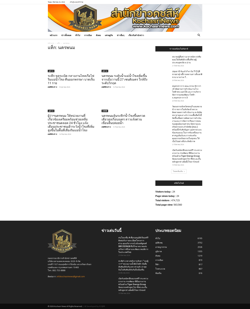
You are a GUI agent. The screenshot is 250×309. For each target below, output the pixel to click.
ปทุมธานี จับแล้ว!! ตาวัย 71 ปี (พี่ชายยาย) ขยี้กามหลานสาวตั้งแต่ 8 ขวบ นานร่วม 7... (187, 74)
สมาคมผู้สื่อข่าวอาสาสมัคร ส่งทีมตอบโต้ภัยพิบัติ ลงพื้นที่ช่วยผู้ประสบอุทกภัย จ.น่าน (186, 60)
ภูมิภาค (51, 71)
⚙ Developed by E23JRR (94, 306)
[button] (198, 35)
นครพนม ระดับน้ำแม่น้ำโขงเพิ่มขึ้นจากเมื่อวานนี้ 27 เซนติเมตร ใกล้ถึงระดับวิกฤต (124, 79)
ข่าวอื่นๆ (120, 35)
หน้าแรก (53, 35)
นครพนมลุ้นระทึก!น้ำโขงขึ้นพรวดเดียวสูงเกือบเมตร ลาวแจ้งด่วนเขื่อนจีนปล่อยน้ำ (123, 119)
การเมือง (88, 35)
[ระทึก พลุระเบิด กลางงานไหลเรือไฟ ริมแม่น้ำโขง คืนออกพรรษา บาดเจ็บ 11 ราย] (71, 62)
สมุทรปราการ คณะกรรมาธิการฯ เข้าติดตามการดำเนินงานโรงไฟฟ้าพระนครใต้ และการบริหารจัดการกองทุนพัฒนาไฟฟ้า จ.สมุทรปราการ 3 (186, 92)
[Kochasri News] (125, 18)
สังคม (98, 35)
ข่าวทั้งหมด (66, 35)
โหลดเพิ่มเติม (178, 171)
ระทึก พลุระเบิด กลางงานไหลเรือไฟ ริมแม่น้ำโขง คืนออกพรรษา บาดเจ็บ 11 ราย (71, 79)
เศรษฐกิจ (109, 35)
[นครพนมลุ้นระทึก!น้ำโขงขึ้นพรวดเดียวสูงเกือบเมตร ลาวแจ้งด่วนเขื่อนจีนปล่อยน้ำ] (125, 102)
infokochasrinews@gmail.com (71, 276)
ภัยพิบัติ (104, 111)
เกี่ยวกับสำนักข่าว (136, 35)
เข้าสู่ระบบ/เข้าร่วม (76, 2)
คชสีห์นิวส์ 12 (52, 87)
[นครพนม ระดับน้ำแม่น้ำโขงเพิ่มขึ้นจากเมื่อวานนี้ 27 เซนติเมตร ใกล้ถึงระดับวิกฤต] (125, 62)
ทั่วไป (77, 35)
